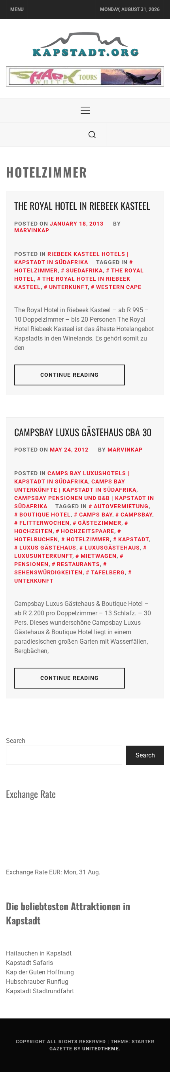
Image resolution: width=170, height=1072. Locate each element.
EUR (54, 872)
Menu (17, 9)
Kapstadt (133, 539)
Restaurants (78, 564)
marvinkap (31, 230)
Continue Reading (69, 375)
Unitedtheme (100, 1049)
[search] (92, 134)
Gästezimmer (99, 523)
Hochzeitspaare (87, 531)
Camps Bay (95, 514)
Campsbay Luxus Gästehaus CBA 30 (82, 432)
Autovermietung (121, 506)
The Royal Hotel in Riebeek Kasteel (82, 205)
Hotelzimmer (88, 539)
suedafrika (84, 270)
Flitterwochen (44, 523)
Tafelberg (108, 572)
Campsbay (136, 514)
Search (15, 740)
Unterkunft (68, 287)
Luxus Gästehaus (47, 547)
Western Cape (119, 287)
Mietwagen (99, 556)
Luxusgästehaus (112, 547)
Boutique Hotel (45, 514)
